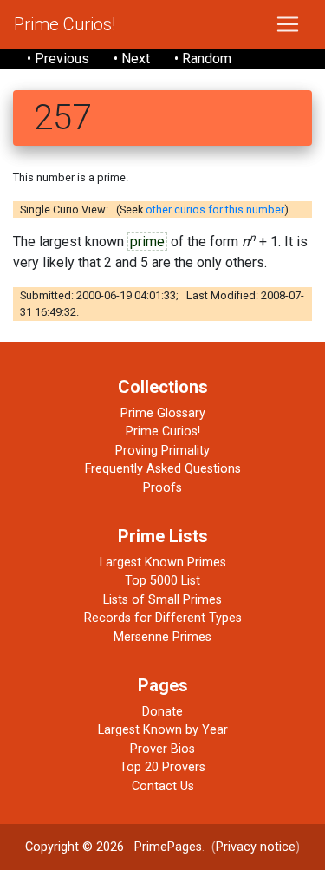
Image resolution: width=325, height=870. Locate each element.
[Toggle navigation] (287, 24)
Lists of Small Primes (162, 599)
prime (147, 241)
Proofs (162, 488)
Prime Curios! (64, 24)
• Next (132, 58)
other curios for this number (215, 209)
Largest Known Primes (163, 562)
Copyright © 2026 (74, 847)
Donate (162, 711)
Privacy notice (256, 847)
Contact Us (163, 786)
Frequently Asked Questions (163, 468)
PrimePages (168, 847)
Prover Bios (162, 749)
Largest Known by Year (163, 730)
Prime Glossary (162, 413)
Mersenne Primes (162, 637)
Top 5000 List (162, 580)
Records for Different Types (163, 618)
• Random (202, 58)
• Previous (58, 58)
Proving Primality (162, 450)
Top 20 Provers (162, 767)
